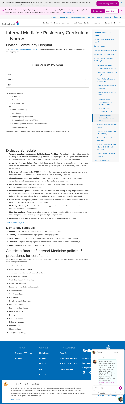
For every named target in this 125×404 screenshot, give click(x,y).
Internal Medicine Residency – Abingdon (106, 86)
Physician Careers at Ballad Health (105, 50)
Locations (42, 358)
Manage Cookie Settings (107, 395)
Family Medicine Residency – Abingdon (107, 73)
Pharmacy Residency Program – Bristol (107, 125)
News (62, 375)
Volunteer (18, 358)
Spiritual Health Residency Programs (106, 154)
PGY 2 (10, 80)
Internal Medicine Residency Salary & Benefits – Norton (105, 102)
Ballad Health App (66, 369)
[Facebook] (84, 372)
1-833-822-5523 (69, 12)
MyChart (42, 364)
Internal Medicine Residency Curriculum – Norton (107, 117)
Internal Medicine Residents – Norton (105, 110)
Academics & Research (68, 358)
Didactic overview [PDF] (15, 222)
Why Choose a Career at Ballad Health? (104, 40)
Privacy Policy (15, 399)
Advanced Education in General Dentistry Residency (106, 67)
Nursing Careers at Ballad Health (105, 54)
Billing (41, 369)
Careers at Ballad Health (102, 33)
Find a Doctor (44, 353)
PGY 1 (10, 75)
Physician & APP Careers (24, 353)
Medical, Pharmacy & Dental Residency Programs (103, 59)
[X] (91, 372)
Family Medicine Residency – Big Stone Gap (107, 80)
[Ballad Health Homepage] (10, 23)
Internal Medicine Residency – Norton (106, 93)
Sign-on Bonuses (99, 46)
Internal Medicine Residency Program (24, 49)
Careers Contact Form (101, 160)
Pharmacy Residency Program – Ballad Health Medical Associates (107, 147)
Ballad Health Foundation (69, 364)
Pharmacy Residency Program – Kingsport (107, 139)
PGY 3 (10, 85)
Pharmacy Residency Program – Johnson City (107, 132)
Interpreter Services (46, 375)
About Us (63, 353)
